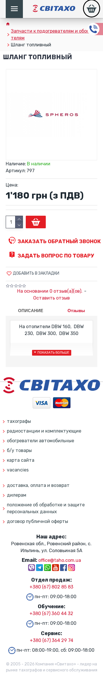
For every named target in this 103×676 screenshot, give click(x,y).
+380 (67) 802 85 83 (51, 587)
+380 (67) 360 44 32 (51, 613)
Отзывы (76, 310)
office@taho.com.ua (59, 560)
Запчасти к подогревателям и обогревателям (55, 34)
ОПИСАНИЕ (30, 310)
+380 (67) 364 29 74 (51, 640)
